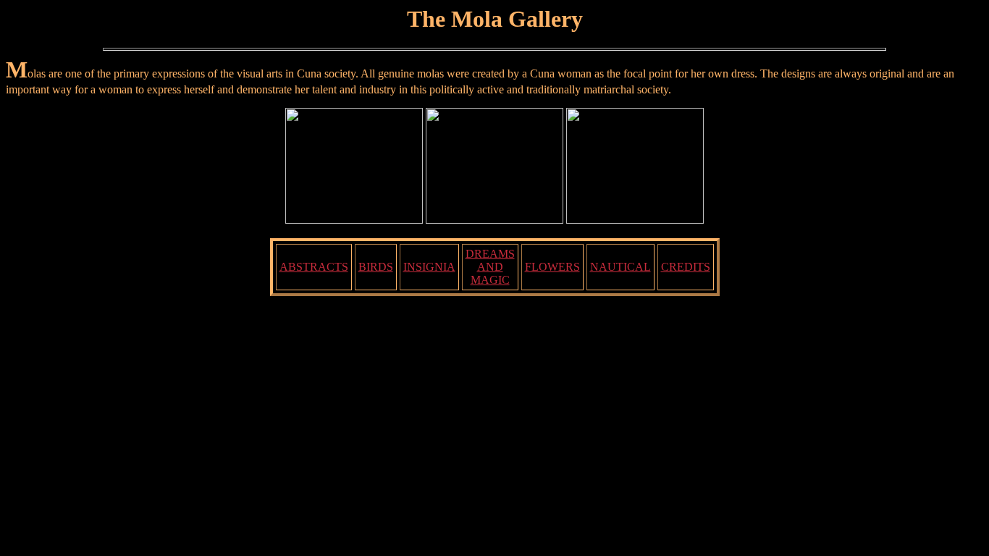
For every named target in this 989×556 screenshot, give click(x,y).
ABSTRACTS (313, 267)
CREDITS (685, 267)
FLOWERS (552, 267)
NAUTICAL (620, 267)
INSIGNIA (429, 267)
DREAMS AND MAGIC (490, 267)
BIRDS (375, 267)
